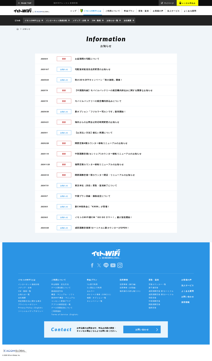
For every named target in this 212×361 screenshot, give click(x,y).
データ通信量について (61, 288)
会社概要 (128, 20)
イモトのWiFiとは (32, 20)
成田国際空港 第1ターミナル (161, 291)
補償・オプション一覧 (96, 298)
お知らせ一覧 (112, 20)
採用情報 (185, 302)
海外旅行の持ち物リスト (130, 291)
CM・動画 (96, 20)
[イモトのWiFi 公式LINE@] (106, 265)
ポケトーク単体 (99, 294)
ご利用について (58, 280)
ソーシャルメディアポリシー (30, 311)
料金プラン (92, 280)
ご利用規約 (56, 311)
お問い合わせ (187, 296)
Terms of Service (65, 314)
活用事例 (124, 280)
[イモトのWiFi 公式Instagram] (120, 265)
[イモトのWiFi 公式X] (99, 265)
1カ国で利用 (92, 284)
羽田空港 (152, 298)
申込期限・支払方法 (60, 284)
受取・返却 (154, 280)
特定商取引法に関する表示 (29, 301)
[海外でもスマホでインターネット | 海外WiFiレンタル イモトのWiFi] (32, 10)
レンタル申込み (188, 3)
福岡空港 (152, 308)
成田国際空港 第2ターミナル (161, 294)
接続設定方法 (57, 291)
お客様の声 (186, 280)
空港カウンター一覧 (157, 284)
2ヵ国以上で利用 (94, 288)
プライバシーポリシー (27, 304)
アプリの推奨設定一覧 (61, 304)
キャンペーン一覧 (94, 301)
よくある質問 (187, 291)
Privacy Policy (31, 308)
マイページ (169, 3)
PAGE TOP (26, 3)
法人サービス (187, 285)
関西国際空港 (154, 304)
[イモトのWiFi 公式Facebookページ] (92, 265)
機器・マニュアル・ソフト (63, 294)
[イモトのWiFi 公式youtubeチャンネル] (113, 265)
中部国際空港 (154, 301)
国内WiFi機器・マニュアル (63, 298)
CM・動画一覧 (24, 291)
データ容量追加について (62, 308)
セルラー (91, 291)
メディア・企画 (79, 20)
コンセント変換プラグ (61, 301)
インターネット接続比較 (56, 20)
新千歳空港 (153, 288)
